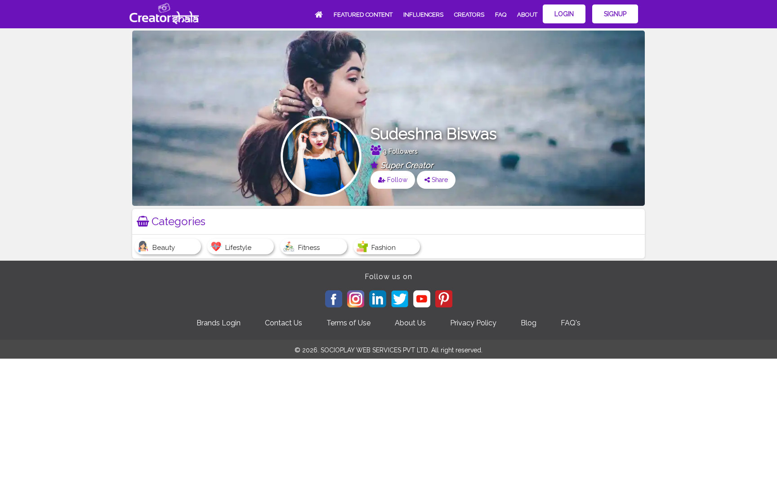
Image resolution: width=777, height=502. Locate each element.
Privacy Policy (473, 323)
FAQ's (571, 323)
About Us (410, 323)
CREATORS (469, 14)
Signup (615, 14)
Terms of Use (348, 323)
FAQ (500, 14)
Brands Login (218, 323)
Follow (396, 179)
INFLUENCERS (423, 14)
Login (564, 14)
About (527, 14)
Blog (528, 323)
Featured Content (363, 14)
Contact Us (283, 323)
